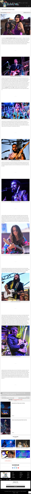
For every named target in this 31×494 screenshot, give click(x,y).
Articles (13, 474)
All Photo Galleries (8, 460)
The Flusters (9, 394)
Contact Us (28, 477)
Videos (28, 474)
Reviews (13, 415)
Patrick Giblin (8, 12)
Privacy (14, 492)
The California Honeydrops (4, 394)
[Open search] (26, 6)
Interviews (21, 474)
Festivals (13, 477)
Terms (17, 492)
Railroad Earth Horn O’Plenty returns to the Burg (18, 403)
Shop (20, 477)
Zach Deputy (13, 394)
